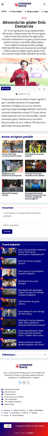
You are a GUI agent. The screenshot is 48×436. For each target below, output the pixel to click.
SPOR (24, 18)
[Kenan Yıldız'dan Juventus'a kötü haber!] (12, 146)
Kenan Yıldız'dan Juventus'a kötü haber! (12, 155)
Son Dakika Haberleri (13, 402)
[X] (24, 382)
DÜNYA (25, 413)
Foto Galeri (16, 12)
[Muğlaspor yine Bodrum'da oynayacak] (12, 165)
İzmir (4, 11)
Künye (6, 415)
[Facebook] (20, 382)
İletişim (35, 413)
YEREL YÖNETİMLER (36, 410)
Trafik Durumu (10, 394)
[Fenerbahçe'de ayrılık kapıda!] (35, 146)
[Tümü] (45, 354)
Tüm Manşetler (11, 399)
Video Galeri (32, 12)
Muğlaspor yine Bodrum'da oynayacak (11, 175)
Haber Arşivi (9, 404)
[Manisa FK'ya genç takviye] (12, 185)
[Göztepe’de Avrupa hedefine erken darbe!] (35, 165)
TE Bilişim (30, 433)
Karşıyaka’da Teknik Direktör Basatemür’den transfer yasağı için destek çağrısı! (35, 196)
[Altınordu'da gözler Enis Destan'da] (24, 72)
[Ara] (44, 4)
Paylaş (7, 88)
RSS (8, 426)
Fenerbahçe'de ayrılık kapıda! (34, 155)
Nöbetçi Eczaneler (12, 389)
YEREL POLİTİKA (19, 410)
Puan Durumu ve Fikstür (14, 397)
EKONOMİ (15, 413)
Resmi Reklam (18, 415)
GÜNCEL (7, 410)
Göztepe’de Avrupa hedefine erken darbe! (35, 175)
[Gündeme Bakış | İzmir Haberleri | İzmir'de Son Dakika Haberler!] (23, 4)
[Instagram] (28, 382)
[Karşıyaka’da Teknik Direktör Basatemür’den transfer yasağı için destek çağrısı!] (35, 185)
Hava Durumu (10, 392)
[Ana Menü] (2, 4)
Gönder (7, 231)
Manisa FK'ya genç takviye (10, 194)
